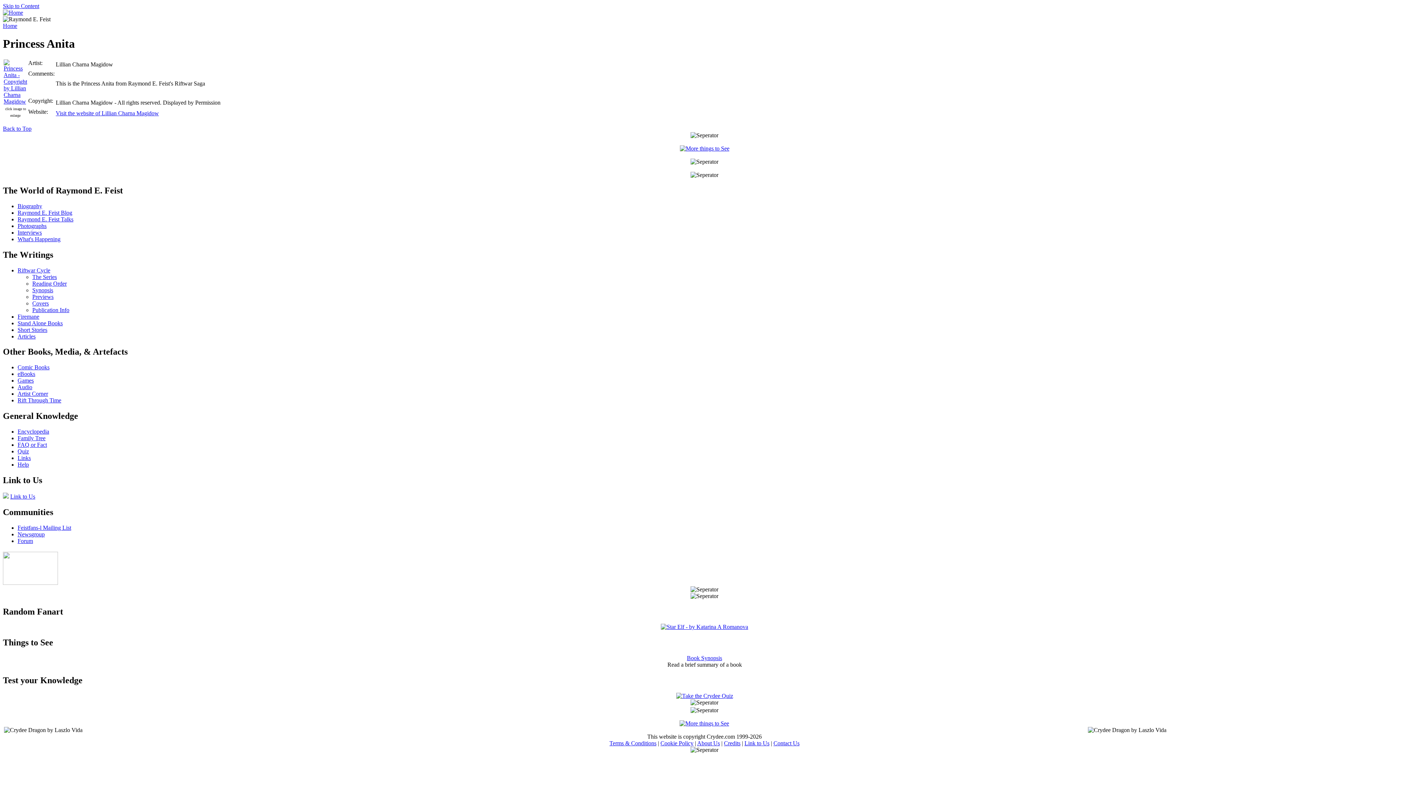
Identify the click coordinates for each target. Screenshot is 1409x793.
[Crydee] (30, 583)
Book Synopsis (704, 658)
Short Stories (32, 330)
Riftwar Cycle (34, 270)
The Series (44, 277)
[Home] (13, 13)
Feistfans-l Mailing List (44, 528)
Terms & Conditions (632, 743)
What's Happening (39, 239)
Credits (732, 743)
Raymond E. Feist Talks (45, 219)
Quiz (23, 451)
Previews (43, 297)
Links (24, 458)
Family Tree (31, 438)
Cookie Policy (676, 743)
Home (10, 26)
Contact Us (786, 743)
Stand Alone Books (40, 323)
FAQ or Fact (32, 445)
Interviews (30, 232)
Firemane (28, 317)
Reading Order (49, 283)
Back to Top (17, 129)
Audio (25, 387)
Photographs (32, 226)
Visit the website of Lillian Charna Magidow (107, 113)
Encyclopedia (33, 431)
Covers (40, 303)
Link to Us (22, 496)
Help (23, 464)
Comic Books (34, 367)
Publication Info (50, 310)
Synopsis (42, 290)
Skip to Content (21, 6)
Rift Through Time (39, 400)
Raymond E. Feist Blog (45, 213)
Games (26, 380)
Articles (27, 336)
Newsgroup (31, 534)
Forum (25, 541)
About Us (708, 743)
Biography (30, 206)
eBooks (26, 374)
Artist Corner (33, 394)
